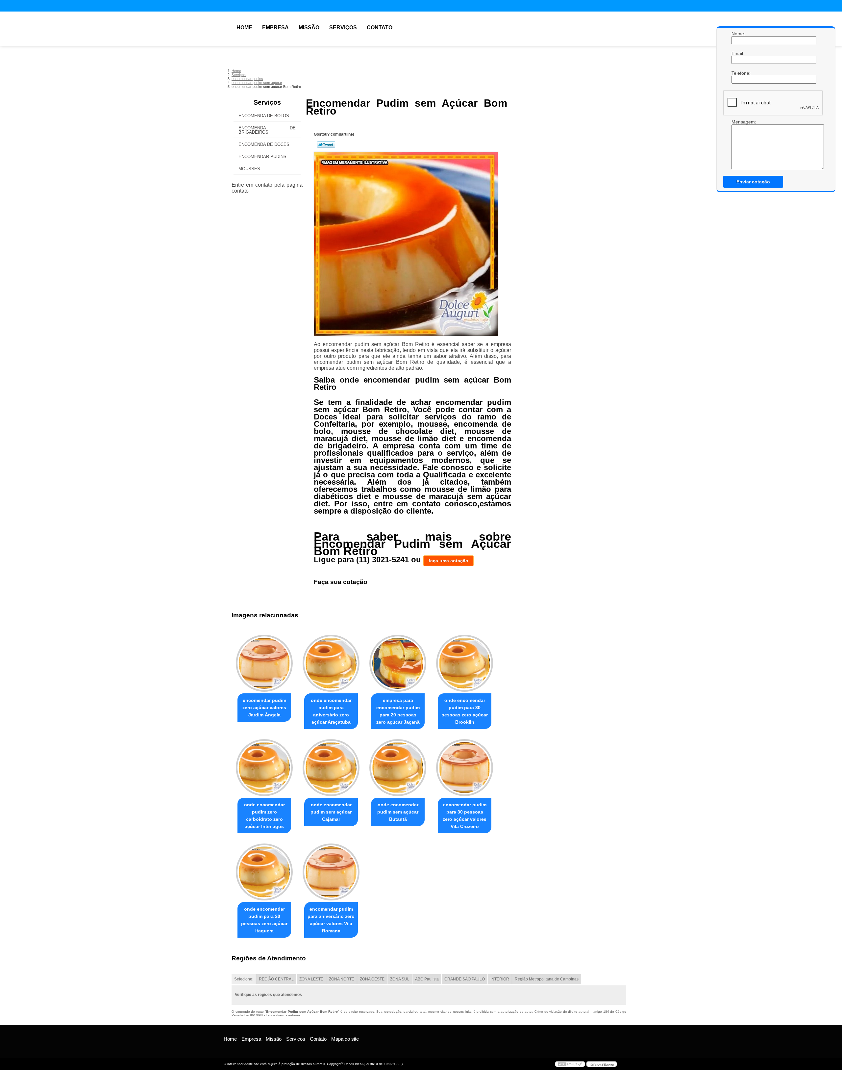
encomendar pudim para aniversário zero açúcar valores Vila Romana (331, 919)
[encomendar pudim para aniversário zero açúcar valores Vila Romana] (331, 871)
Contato (379, 27)
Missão (309, 27)
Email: (738, 53)
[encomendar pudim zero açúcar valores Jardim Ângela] (264, 663)
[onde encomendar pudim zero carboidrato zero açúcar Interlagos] (264, 767)
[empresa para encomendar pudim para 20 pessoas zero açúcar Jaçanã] (397, 663)
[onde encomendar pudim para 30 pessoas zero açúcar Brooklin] (464, 663)
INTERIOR (499, 979)
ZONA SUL (399, 979)
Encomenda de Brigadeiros (267, 130)
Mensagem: (738, 121)
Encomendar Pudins (262, 156)
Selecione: (243, 979)
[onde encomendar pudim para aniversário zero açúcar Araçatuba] (331, 663)
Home (244, 27)
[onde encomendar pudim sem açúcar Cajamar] (331, 767)
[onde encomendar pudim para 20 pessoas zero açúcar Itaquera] (264, 871)
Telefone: (738, 73)
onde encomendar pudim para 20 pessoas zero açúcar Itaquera (264, 919)
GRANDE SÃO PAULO (464, 979)
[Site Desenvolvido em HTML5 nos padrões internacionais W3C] (570, 1064)
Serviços (343, 27)
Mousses (249, 168)
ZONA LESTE (311, 979)
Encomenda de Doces (263, 144)
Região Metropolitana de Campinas (547, 979)
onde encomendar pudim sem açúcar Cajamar (331, 812)
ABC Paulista (427, 979)
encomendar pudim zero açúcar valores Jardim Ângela (264, 707)
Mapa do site (345, 1039)
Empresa (275, 27)
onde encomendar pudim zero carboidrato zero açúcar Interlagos (264, 815)
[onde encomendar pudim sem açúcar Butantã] (397, 767)
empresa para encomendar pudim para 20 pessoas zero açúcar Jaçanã (398, 711)
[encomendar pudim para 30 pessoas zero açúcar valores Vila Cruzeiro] (464, 767)
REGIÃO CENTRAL (276, 979)
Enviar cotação (753, 181)
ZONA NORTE (341, 979)
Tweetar (326, 144)
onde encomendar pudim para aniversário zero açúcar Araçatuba (331, 711)
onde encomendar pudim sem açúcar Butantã (397, 812)
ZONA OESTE (372, 979)
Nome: (738, 33)
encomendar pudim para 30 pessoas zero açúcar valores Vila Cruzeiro (464, 815)
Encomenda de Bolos (263, 115)
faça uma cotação (448, 560)
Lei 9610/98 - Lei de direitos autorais (272, 1015)
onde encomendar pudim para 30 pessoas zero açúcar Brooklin (464, 711)
